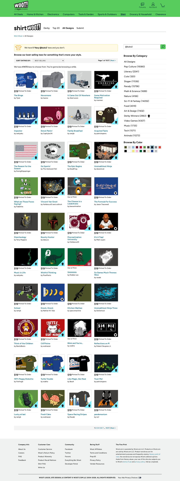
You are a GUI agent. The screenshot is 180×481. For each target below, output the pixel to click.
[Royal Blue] (152, 151)
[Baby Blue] (133, 147)
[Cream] (148, 151)
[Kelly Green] (141, 151)
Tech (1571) (130, 130)
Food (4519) (130, 106)
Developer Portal (71, 464)
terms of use (127, 462)
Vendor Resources (97, 464)
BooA (72, 382)
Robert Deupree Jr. (103, 346)
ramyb (72, 133)
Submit (80, 28)
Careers (21, 453)
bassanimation (75, 206)
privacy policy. (140, 462)
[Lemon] (133, 151)
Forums (142, 7)
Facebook (69, 449)
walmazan (47, 346)
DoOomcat (100, 311)
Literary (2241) (131, 71)
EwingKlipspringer (23, 171)
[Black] (125, 151)
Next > (113, 60)
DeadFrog (73, 169)
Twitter (68, 453)
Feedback (22, 460)
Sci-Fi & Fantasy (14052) (136, 101)
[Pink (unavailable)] (137, 151)
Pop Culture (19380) (134, 66)
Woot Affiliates (96, 449)
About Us (21, 449)
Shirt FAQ (42, 464)
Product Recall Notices (47, 460)
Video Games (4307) (134, 120)
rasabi (98, 277)
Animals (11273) (132, 135)
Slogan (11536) (131, 81)
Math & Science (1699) (135, 91)
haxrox (45, 98)
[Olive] (125, 147)
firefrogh (19, 382)
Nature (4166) (131, 96)
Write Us (41, 467)
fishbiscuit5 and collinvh (52, 204)
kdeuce (46, 240)
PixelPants (47, 275)
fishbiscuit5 (74, 242)
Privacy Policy (95, 460)
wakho (72, 346)
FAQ (20, 457)
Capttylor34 (47, 133)
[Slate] (156, 147)
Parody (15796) (131, 86)
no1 (97, 417)
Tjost (18, 98)
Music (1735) (130, 125)
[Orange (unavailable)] (160, 147)
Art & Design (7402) (134, 111)
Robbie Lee (74, 275)
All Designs (68, 28)
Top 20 (56, 28)
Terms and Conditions (98, 453)
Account (153, 7)
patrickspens (101, 133)
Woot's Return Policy (46, 453)
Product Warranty (45, 457)
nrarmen (99, 100)
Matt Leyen (100, 240)
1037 (107, 428)
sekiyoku (19, 133)
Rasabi (72, 417)
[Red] (141, 147)
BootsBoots (20, 346)
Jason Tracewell (102, 204)
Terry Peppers (21, 240)
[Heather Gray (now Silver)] (156, 151)
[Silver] (129, 147)
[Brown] (144, 151)
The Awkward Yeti (50, 169)
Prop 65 (93, 457)
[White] (129, 151)
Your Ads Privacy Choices (128, 478)
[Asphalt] (148, 147)
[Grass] (144, 147)
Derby (47, 28)
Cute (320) (129, 76)
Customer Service (45, 449)
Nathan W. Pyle (49, 311)
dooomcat (100, 169)
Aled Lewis (74, 98)
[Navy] (152, 147)
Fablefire (19, 207)
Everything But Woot (73, 460)
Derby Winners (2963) (135, 115)
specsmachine (75, 311)
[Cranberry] (137, 147)
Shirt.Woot (27, 26)
